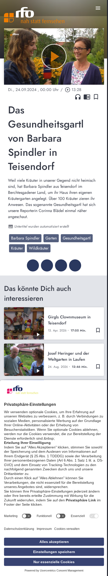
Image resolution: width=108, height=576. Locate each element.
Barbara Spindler (25, 238)
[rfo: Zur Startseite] (34, 15)
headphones (77, 96)
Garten (51, 238)
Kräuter (17, 248)
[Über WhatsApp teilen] (61, 265)
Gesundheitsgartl (77, 238)
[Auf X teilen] (47, 265)
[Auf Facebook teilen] (33, 265)
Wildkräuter (38, 248)
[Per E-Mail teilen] (75, 265)
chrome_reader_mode (86, 96)
